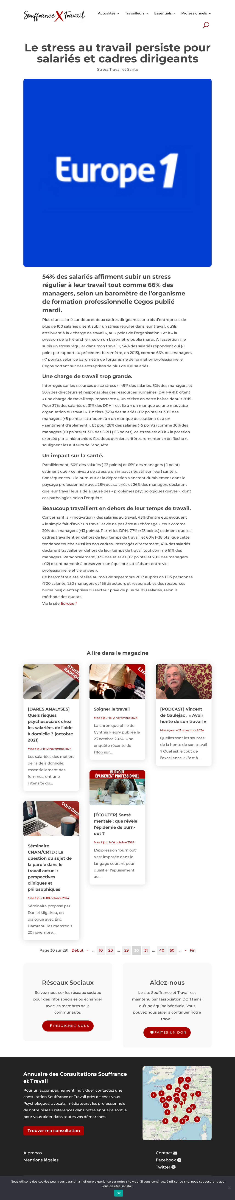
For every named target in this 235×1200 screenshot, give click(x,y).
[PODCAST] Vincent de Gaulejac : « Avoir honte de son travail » (183, 715)
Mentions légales (41, 1160)
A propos (32, 1152)
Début (78, 950)
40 (161, 950)
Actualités (106, 13)
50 (172, 950)
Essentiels (163, 13)
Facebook (166, 1160)
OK (119, 1193)
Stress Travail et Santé (117, 69)
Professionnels (194, 13)
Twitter (163, 1167)
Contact (164, 1152)
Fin (193, 950)
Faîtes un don (170, 1032)
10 (101, 950)
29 (126, 950)
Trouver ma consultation (54, 1130)
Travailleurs (135, 13)
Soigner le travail (112, 709)
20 (110, 950)
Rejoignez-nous (71, 1026)
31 (146, 950)
